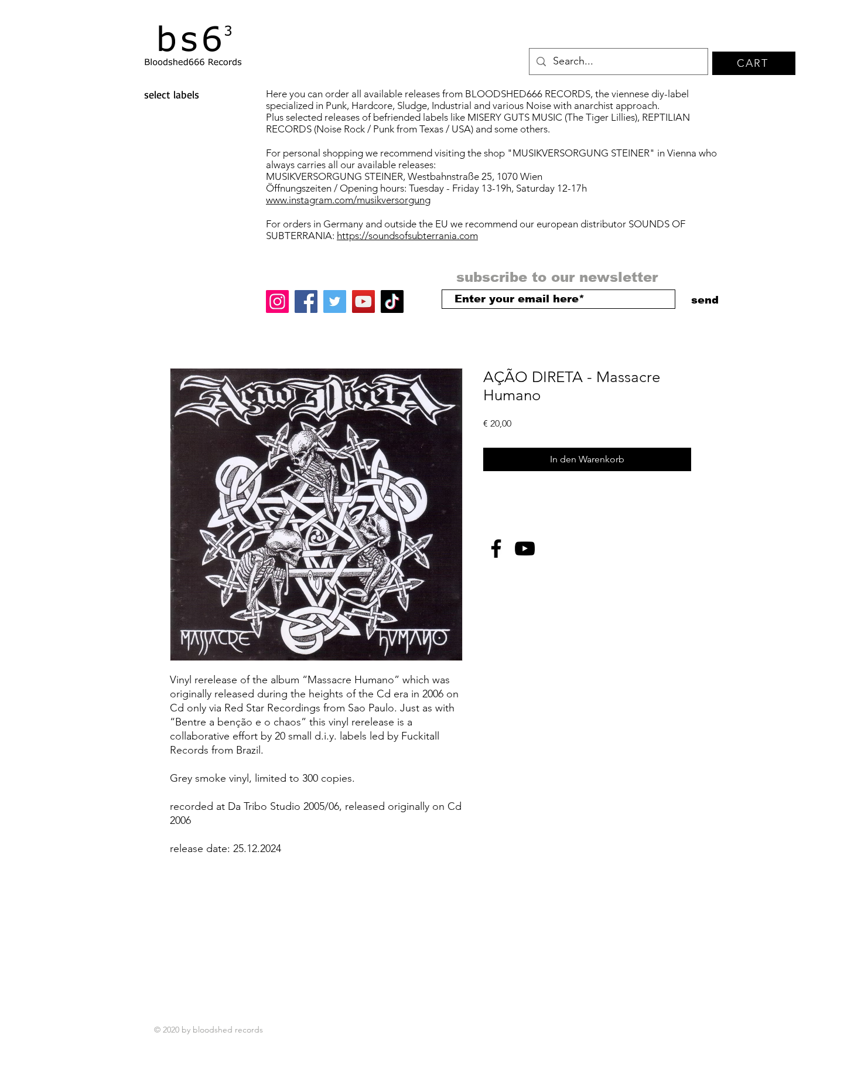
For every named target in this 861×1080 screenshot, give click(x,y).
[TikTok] (392, 301)
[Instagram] (277, 301)
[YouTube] (363, 301)
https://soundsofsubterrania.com (407, 235)
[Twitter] (334, 301)
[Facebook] (306, 301)
